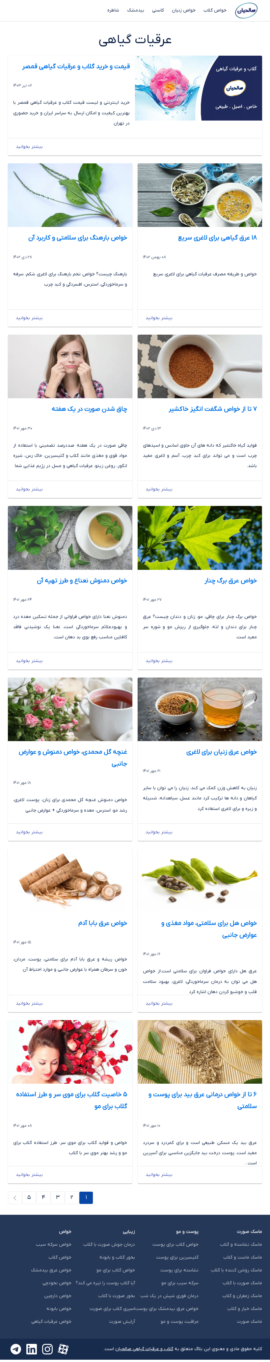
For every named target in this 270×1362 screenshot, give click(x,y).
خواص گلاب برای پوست (175, 1244)
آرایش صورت (122, 1322)
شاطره (113, 10)
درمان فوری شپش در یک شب (169, 1296)
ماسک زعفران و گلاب (242, 1296)
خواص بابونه (58, 1309)
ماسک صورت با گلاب (242, 1283)
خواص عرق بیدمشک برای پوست (167, 1309)
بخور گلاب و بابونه (117, 1257)
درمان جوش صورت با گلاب (109, 1244)
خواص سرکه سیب (53, 1244)
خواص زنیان (184, 10)
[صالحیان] (246, 10)
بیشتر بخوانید (29, 147)
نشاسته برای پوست (179, 1270)
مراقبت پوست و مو (180, 1322)
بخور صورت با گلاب (116, 1296)
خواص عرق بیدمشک (51, 1270)
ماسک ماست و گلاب (242, 1257)
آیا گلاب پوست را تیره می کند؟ (105, 1283)
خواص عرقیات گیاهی (51, 1322)
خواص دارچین (57, 1296)
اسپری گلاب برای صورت (112, 1309)
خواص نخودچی (56, 1283)
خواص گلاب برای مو (115, 1270)
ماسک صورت (249, 1322)
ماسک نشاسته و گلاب (241, 1244)
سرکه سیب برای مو (180, 1283)
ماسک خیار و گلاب (244, 1309)
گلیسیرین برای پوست (177, 1257)
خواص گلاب (215, 10)
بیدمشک (135, 10)
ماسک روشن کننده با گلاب (236, 1270)
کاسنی (158, 10)
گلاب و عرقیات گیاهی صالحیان (144, 1349)
